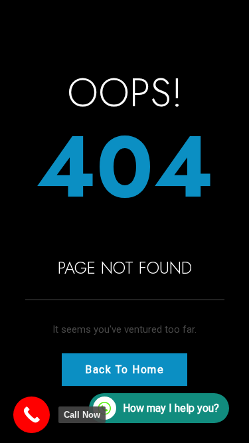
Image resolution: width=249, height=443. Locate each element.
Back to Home (124, 369)
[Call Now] (31, 415)
